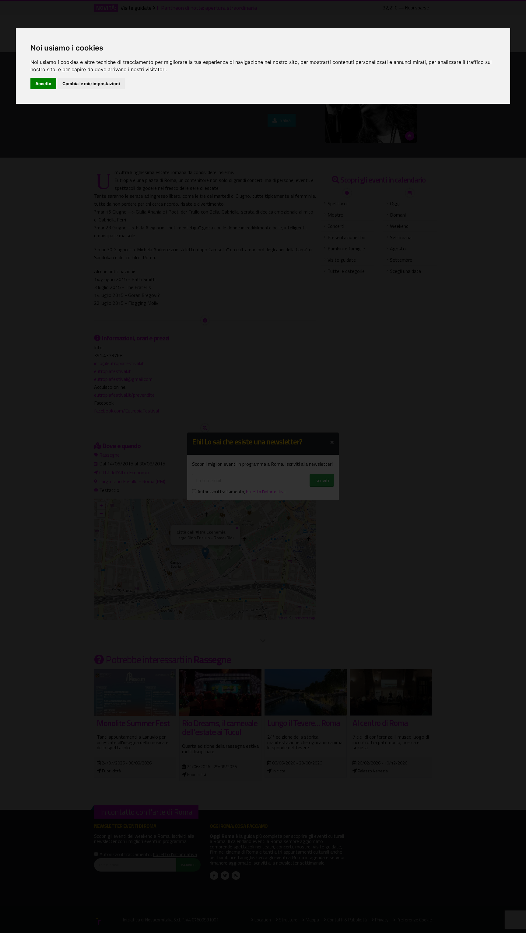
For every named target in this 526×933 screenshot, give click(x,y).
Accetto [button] (43, 83)
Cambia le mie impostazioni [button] (91, 83)
